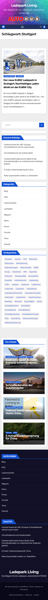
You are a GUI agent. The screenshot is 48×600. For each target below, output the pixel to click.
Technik (7, 232)
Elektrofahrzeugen (11, 267)
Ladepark (15, 284)
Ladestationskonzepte (32, 293)
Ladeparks (19, 76)
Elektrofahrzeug (21, 263)
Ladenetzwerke (9, 76)
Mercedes (18, 301)
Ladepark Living (24, 5)
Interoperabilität (20, 276)
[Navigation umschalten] (22, 26)
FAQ (6, 197)
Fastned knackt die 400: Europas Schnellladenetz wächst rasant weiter (21, 362)
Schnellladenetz (10, 310)
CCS (25, 259)
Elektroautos (9, 263)
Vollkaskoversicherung (13, 323)
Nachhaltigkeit (29, 301)
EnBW (36, 267)
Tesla (6, 238)
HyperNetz (33, 272)
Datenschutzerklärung (16, 595)
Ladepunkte (9, 289)
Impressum (28, 595)
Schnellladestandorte (12, 314)
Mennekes (8, 301)
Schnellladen (25, 306)
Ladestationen (32, 289)
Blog (6, 191)
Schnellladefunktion (12, 306)
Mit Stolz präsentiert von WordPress (17, 587)
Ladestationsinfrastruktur (13, 293)
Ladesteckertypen (34, 297)
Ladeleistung (33, 280)
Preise (6, 227)
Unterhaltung (15, 318)
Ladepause (25, 284)
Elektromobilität (25, 267)
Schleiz (39, 301)
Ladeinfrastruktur (20, 280)
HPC (25, 272)
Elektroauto (33, 259)
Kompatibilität (33, 276)
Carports (18, 259)
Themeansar (24, 589)
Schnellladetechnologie (30, 314)
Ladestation (20, 289)
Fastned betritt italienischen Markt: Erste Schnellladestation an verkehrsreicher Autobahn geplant (23, 161)
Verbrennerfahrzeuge (30, 318)
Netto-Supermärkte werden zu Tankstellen (21, 176)
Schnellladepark (24, 310)
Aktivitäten (8, 259)
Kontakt (36, 595)
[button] (41, 27)
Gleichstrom (17, 272)
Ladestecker (9, 297)
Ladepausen (36, 284)
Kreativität (8, 280)
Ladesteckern (21, 297)
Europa (7, 272)
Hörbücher (8, 276)
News (6, 221)
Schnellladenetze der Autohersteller (18, 153)
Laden (7, 284)
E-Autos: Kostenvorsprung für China (18, 170)
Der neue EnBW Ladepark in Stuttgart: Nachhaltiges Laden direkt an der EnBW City (21, 84)
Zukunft (7, 244)
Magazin (7, 215)
